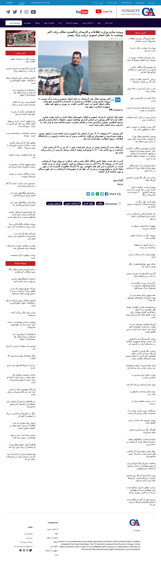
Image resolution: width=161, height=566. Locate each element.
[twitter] (15, 12)
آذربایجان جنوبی (87, 23)
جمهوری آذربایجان (72, 23)
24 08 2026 (126, 3)
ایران (60, 23)
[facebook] (20, 12)
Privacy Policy (26, 542)
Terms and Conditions (23, 546)
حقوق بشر (27, 23)
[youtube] (81, 12)
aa (112, 99)
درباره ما (151, 3)
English (9, 3)
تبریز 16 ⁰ (97, 3)
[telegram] (8, 12)
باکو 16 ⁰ (112, 3)
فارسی (22, 3)
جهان (99, 23)
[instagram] (26, 12)
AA (118, 99)
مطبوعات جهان (49, 23)
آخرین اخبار (108, 23)
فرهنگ (37, 23)
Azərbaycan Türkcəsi (40, 3)
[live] (104, 12)
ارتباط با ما (140, 3)
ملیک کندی (88, 203)
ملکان (100, 203)
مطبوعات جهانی (52, 538)
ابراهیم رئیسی (54, 203)
